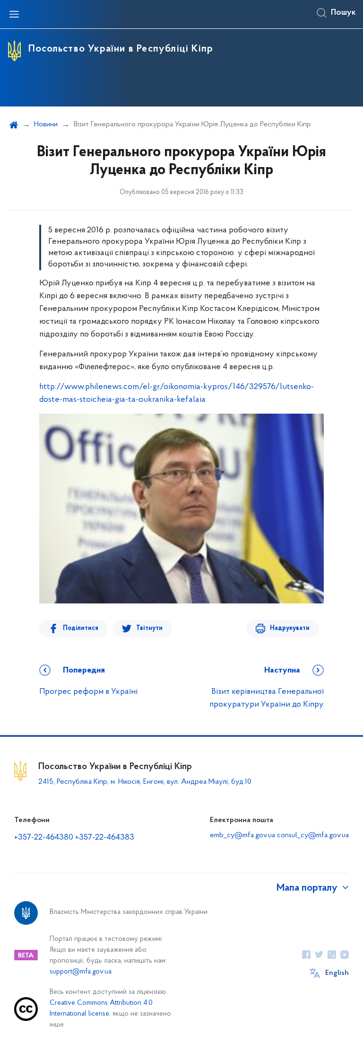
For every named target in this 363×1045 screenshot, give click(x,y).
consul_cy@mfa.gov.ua (313, 835)
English (337, 973)
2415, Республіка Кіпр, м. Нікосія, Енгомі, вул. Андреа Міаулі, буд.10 (144, 782)
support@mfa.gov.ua (81, 971)
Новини (46, 124)
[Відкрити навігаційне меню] (14, 14)
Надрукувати (290, 628)
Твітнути (149, 628)
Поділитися (80, 628)
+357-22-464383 (104, 837)
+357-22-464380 (43, 837)
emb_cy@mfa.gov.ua (242, 835)
